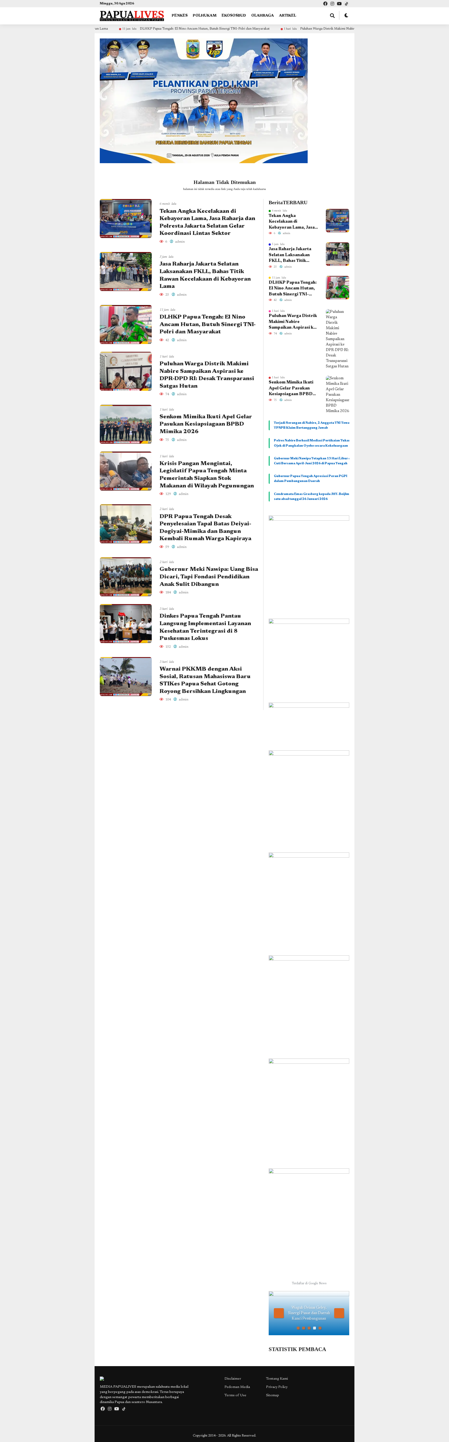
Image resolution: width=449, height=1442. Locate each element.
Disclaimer (232, 1379)
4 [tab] (314, 1328)
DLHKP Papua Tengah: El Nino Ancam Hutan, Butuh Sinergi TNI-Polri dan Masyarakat (142, 28)
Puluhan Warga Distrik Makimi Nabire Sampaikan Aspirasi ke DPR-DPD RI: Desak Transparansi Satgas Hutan (318, 28)
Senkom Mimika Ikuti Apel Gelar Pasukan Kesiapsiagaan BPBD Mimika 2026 (206, 424)
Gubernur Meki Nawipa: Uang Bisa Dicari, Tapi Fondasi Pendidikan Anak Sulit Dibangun (209, 577)
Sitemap (272, 1395)
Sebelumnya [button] (279, 1313)
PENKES (180, 16)
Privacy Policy (277, 1387)
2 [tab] (303, 1328)
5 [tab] (320, 1328)
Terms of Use (235, 1395)
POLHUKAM (204, 16)
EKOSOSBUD (234, 16)
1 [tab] (298, 1328)
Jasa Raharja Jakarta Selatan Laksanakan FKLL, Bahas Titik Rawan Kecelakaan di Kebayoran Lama (290, 255)
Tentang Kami (277, 1379)
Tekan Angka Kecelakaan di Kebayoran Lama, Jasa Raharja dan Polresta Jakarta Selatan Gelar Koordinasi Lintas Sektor (292, 222)
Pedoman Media (237, 1387)
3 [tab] (309, 1328)
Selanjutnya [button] (339, 1313)
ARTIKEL (287, 16)
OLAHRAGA (262, 16)
